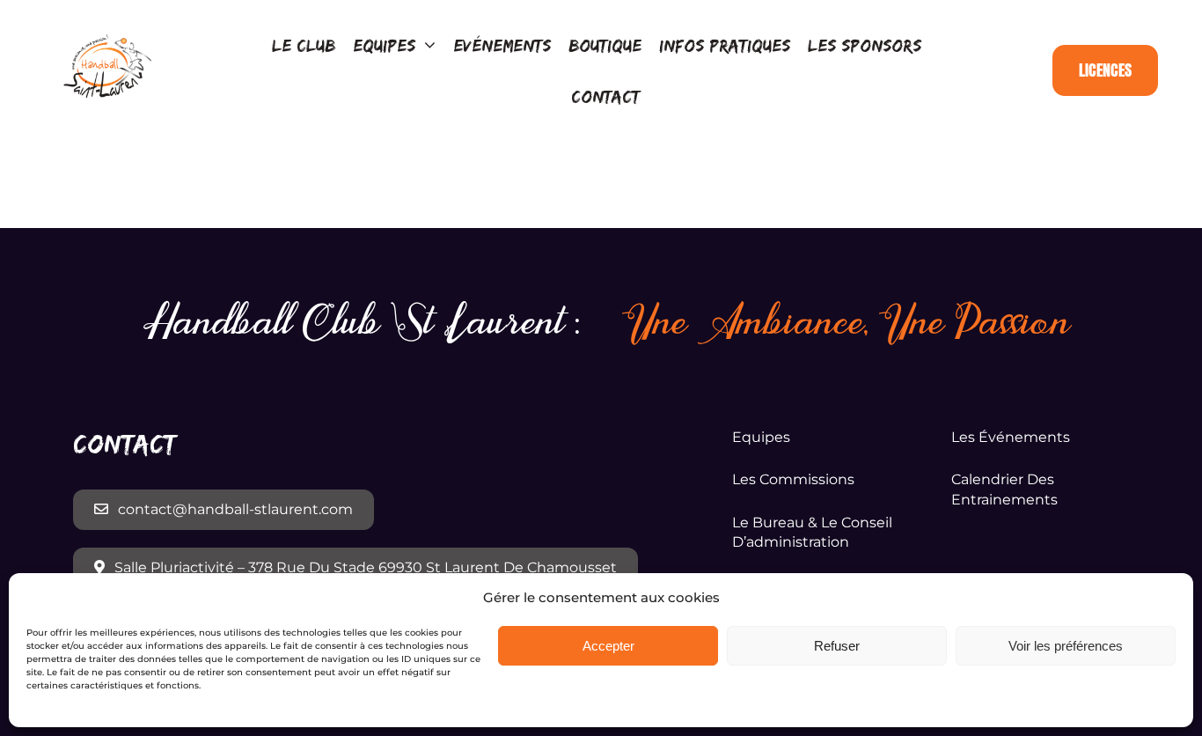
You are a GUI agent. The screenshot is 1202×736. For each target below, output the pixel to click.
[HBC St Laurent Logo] (108, 38)
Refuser (837, 645)
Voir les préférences (1065, 645)
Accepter (608, 645)
